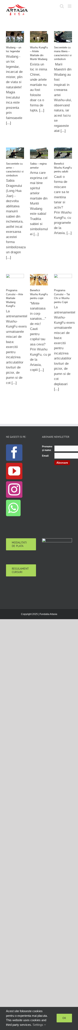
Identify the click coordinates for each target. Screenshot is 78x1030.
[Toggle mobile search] (62, 6)
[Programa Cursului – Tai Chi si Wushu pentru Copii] (63, 279)
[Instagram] (14, 489)
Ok (64, 1018)
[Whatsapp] (13, 508)
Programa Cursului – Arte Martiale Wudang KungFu (14, 298)
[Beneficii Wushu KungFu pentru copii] (39, 279)
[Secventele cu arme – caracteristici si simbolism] (15, 153)
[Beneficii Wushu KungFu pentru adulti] (63, 153)
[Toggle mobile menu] (70, 6)
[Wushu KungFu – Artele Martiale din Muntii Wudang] (39, 37)
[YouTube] (14, 471)
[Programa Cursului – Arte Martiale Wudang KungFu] (15, 279)
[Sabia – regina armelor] (39, 153)
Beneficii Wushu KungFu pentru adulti (63, 167)
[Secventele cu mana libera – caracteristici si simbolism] (63, 37)
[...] (8, 123)
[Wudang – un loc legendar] (15, 37)
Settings (38, 1024)
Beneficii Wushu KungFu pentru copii (39, 294)
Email (45, 455)
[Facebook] (14, 452)
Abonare (62, 462)
